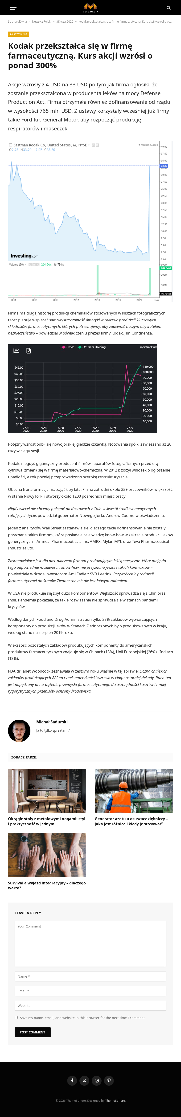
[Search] (168, 7)
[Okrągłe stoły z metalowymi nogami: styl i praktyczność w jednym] (47, 791)
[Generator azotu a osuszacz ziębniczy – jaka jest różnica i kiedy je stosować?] (134, 791)
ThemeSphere (115, 1100)
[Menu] (13, 7)
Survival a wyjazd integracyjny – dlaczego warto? (47, 886)
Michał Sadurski (52, 722)
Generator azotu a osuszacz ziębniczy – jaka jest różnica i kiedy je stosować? (131, 821)
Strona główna (17, 22)
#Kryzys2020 (64, 22)
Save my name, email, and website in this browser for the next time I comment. (83, 1018)
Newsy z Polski (41, 22)
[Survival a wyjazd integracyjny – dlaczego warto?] (47, 855)
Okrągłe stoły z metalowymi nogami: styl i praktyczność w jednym (46, 821)
